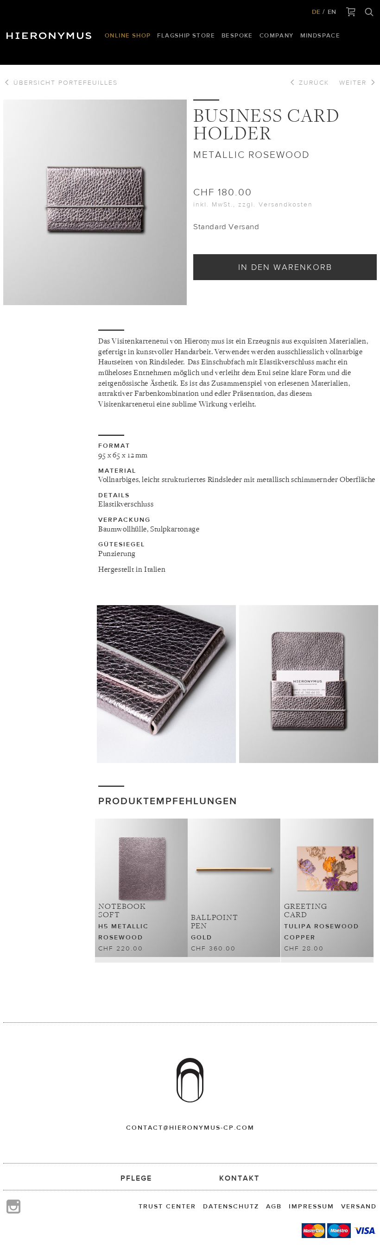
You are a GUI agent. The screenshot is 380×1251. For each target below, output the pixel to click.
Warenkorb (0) (351, 12)
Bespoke (237, 35)
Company (277, 35)
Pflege (136, 1178)
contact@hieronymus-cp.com (190, 1127)
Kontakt (239, 1178)
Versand (359, 1206)
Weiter (354, 82)
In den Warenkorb (285, 267)
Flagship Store (186, 35)
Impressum (311, 1206)
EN (332, 11)
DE (316, 11)
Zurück (312, 82)
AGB (274, 1206)
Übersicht (64, 82)
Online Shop (128, 35)
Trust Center (167, 1206)
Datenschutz (231, 1206)
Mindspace (320, 35)
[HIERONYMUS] (50, 33)
